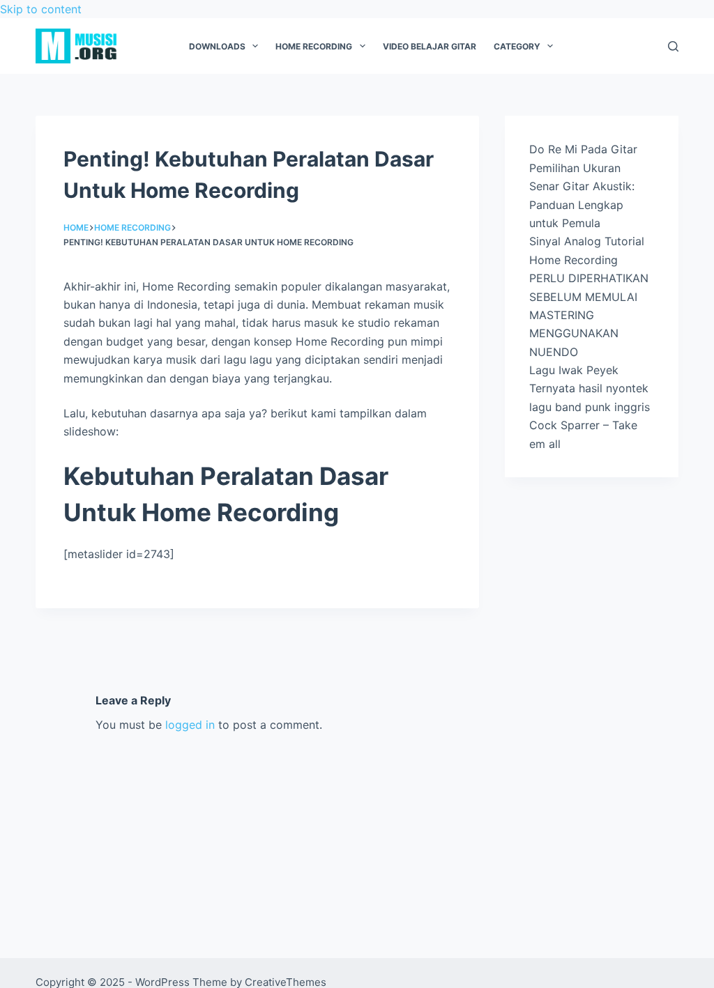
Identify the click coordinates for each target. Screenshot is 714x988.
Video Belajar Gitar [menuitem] (429, 46)
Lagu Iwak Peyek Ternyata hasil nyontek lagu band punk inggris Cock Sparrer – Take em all (589, 407)
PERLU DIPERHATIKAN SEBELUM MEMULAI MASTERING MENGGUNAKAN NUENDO (588, 315)
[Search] (673, 46)
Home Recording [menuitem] (313, 46)
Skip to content (41, 9)
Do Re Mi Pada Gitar (583, 149)
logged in (190, 725)
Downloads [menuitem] (217, 46)
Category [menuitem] (517, 46)
